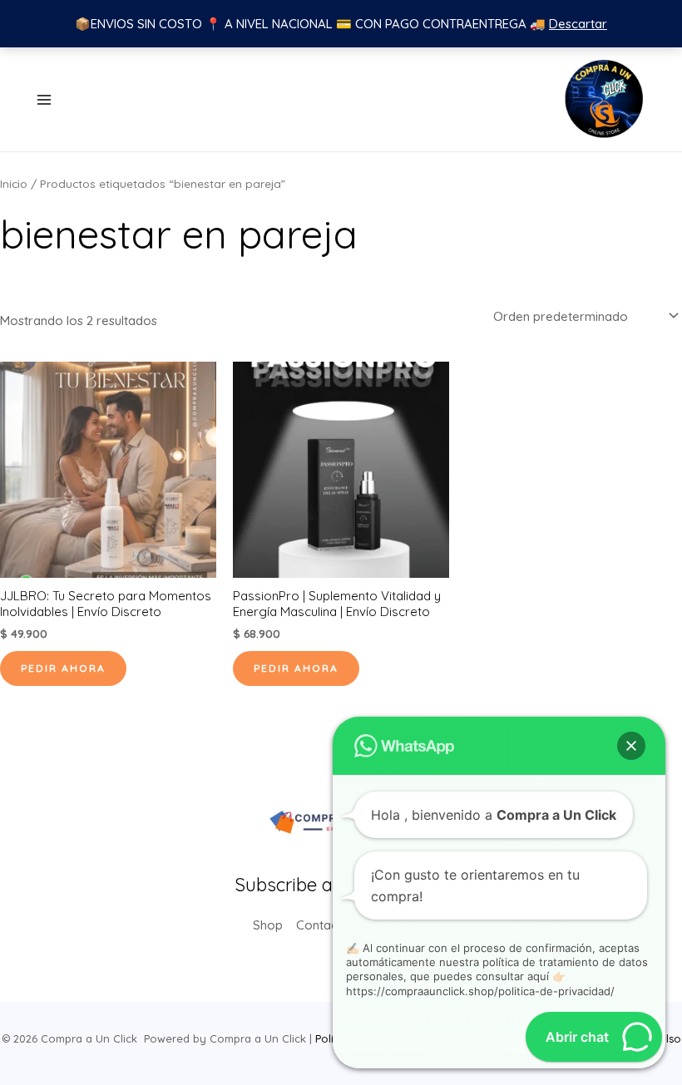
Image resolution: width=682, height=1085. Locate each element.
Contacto (323, 925)
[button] (631, 746)
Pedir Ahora (63, 668)
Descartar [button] (578, 24)
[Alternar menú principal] (44, 99)
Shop (268, 925)
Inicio (13, 183)
